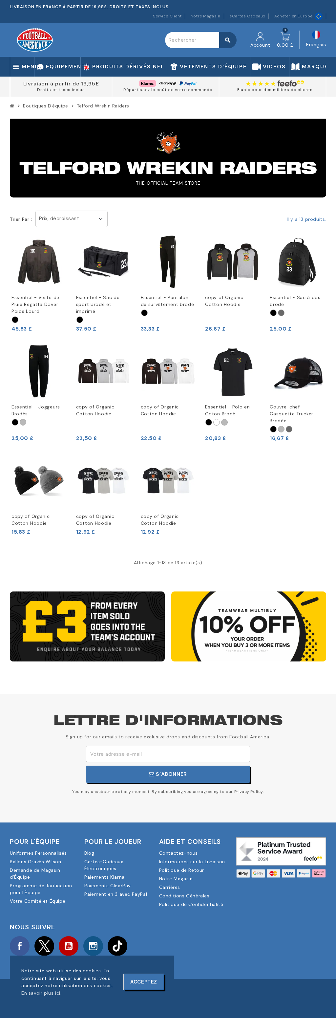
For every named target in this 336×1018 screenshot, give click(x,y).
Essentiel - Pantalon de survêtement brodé (167, 300)
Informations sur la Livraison (192, 862)
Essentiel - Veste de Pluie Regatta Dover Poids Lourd (35, 304)
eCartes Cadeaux (247, 16)
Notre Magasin (205, 16)
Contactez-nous (178, 853)
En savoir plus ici (40, 993)
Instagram (93, 946)
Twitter (44, 946)
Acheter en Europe (293, 16)
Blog (89, 853)
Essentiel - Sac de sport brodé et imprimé (98, 304)
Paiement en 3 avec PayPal (115, 894)
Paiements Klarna (104, 877)
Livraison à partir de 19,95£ (61, 83)
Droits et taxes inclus (61, 89)
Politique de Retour (181, 870)
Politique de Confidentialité (191, 904)
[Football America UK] (34, 39)
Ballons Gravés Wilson (35, 862)
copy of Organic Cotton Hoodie (224, 300)
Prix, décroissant (59, 218)
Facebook (20, 946)
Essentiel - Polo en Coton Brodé (227, 410)
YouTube (68, 946)
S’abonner (171, 774)
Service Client (167, 16)
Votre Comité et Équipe (37, 901)
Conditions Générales (184, 896)
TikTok (117, 946)
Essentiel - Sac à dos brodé (295, 300)
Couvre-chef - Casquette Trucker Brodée (291, 414)
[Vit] (216, 422)
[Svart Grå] (144, 313)
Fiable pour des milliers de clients (275, 89)
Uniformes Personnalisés (38, 853)
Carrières (169, 887)
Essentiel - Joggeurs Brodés (35, 410)
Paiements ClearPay (107, 886)
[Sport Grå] (23, 422)
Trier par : (21, 219)
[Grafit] (281, 313)
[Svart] (15, 319)
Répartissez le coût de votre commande (167, 89)
